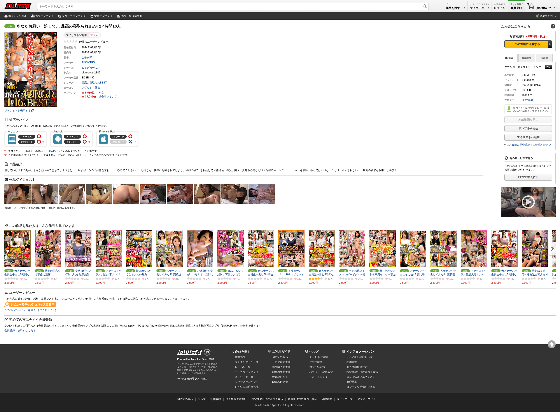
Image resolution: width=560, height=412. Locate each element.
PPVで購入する (528, 177)
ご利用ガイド (281, 351)
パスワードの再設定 (321, 372)
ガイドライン (47, 310)
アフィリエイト (366, 399)
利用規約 (351, 361)
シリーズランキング (74, 15)
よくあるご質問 (318, 356)
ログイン (499, 8)
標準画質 (527, 58)
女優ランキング (103, 15)
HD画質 (509, 58)
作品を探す (242, 351)
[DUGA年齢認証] (189, 352)
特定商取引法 (362, 372)
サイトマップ (345, 399)
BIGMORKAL (89, 62)
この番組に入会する (527, 44)
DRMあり (527, 100)
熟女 (97, 87)
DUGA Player (53, 151)
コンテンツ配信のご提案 (360, 386)
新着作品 (240, 356)
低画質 (544, 58)
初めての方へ (548, 15)
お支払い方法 (317, 367)
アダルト (87, 87)
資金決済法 (360, 377)
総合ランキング (108, 96)
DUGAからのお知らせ (359, 356)
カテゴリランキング (247, 372)
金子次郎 (87, 57)
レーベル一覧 (243, 367)
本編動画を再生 (528, 119)
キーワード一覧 (244, 377)
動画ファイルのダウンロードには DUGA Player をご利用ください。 (531, 109)
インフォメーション (360, 351)
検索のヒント (280, 377)
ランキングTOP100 (246, 361)
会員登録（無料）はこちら (20, 330)
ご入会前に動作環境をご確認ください (528, 144)
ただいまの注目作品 (247, 386)
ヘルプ (313, 351)
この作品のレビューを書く (20, 310)
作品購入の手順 (281, 367)
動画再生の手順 (281, 372)
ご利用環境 (315, 361)
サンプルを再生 (528, 128)
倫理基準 (351, 381)
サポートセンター (319, 377)
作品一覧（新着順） (133, 15)
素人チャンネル (17, 15)
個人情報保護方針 (357, 367)
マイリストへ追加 (528, 137)
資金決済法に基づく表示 (302, 399)
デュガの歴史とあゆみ (194, 378)
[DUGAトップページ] (18, 6)
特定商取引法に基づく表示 (267, 399)
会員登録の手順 (281, 361)
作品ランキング (44, 15)
